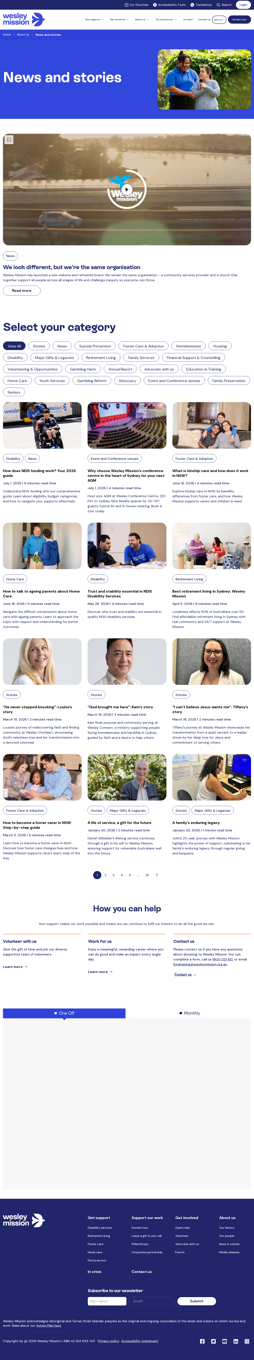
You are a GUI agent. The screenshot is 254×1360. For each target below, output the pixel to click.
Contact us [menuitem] (204, 19)
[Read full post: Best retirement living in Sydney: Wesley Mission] (211, 546)
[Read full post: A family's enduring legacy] (211, 777)
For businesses (164, 19)
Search (227, 5)
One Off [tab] (66, 1013)
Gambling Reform (92, 380)
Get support (92, 19)
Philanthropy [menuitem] (140, 1244)
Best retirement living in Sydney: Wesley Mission (208, 594)
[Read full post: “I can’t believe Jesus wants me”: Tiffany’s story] (211, 661)
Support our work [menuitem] (147, 1217)
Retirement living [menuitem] (99, 1236)
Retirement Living (101, 357)
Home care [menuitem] (95, 1252)
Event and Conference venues (174, 380)
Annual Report (120, 369)
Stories (39, 346)
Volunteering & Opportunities (33, 369)
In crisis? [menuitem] (188, 19)
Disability (15, 357)
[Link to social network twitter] (213, 1341)
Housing (220, 346)
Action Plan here (48, 1325)
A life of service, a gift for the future (119, 822)
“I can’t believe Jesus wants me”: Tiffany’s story (210, 709)
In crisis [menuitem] (95, 1271)
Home (7, 34)
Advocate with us (159, 369)
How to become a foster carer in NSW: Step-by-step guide (37, 825)
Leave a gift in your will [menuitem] (147, 1236)
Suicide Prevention (95, 346)
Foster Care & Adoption (143, 346)
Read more (21, 290)
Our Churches (139, 5)
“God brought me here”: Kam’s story (120, 707)
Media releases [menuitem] (229, 1252)
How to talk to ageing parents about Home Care (41, 594)
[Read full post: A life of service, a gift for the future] (127, 777)
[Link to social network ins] (247, 1341)
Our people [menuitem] (226, 1236)
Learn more (12, 967)
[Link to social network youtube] (225, 1341)
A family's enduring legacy (196, 822)
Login (243, 5)
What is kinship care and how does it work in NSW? (210, 473)
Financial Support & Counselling (193, 357)
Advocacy (127, 380)
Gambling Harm (83, 369)
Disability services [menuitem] (100, 1228)
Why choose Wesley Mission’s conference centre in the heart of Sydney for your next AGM (126, 475)
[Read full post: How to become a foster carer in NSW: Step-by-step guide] (42, 777)
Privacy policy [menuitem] (108, 1341)
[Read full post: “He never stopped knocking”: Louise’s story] (42, 661)
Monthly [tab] (192, 1013)
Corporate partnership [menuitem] (147, 1252)
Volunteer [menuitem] (182, 1236)
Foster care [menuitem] (95, 1244)
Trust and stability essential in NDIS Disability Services (120, 594)
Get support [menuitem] (99, 1217)
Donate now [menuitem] (140, 1228)
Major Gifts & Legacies (54, 357)
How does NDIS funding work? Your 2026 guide (39, 473)
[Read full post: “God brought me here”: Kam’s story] (127, 661)
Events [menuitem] (180, 1252)
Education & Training (203, 369)
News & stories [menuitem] (229, 1244)
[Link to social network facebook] (202, 1341)
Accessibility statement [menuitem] (139, 1341)
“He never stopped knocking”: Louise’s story (37, 709)
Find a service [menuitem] (97, 1260)
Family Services (141, 357)
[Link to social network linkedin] (236, 1341)
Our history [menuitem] (226, 1228)
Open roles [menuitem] (182, 1228)
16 (147, 875)
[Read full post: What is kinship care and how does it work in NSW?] (211, 425)
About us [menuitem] (227, 1217)
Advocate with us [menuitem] (187, 1244)
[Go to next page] (157, 875)
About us (140, 19)
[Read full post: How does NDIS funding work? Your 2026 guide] (42, 425)
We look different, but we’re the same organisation (71, 267)
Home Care (17, 380)
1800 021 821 (222, 959)
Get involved (117, 19)
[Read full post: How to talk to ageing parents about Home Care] (42, 546)
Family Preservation (229, 380)
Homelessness (188, 346)
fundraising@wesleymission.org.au (200, 964)
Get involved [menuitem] (186, 1217)
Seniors (14, 392)
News (10, 256)
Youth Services (52, 380)
